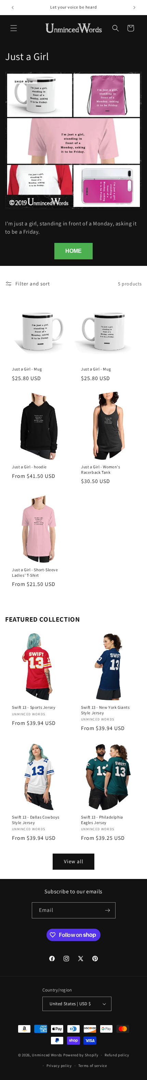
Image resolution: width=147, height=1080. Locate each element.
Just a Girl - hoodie (29, 466)
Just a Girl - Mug (27, 369)
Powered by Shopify (80, 1055)
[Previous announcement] (12, 7)
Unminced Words (47, 1055)
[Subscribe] (107, 910)
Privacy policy (59, 1065)
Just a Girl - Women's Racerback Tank (100, 469)
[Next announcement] (134, 7)
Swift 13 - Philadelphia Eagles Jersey (102, 819)
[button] (13, 28)
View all (73, 861)
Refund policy (117, 1055)
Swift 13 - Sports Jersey (33, 707)
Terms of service (92, 1065)
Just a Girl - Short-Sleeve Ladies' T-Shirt (35, 572)
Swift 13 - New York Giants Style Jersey (105, 710)
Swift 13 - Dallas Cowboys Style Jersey (35, 819)
